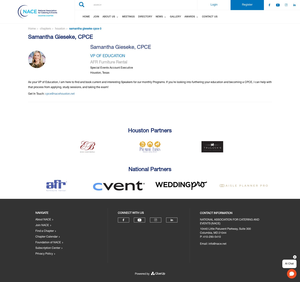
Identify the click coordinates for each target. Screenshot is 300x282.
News (159, 17)
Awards (190, 17)
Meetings (128, 17)
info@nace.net (217, 244)
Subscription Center (47, 248)
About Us (109, 17)
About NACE (43, 219)
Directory (145, 17)
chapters (45, 29)
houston (60, 29)
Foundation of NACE (48, 242)
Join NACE (42, 225)
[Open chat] (292, 274)
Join (96, 17)
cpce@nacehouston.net (60, 94)
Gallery (175, 17)
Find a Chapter (44, 231)
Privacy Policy (44, 254)
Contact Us (210, 17)
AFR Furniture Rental (108, 63)
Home (86, 17)
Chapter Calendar (46, 237)
